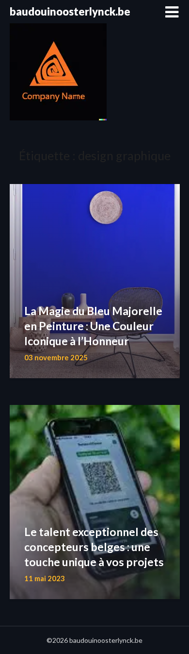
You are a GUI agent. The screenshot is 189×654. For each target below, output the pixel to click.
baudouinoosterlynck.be (70, 11)
